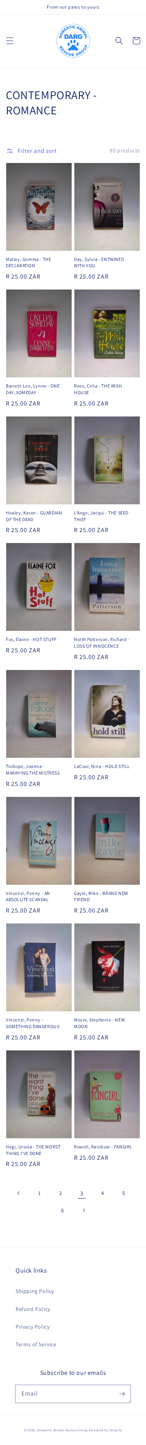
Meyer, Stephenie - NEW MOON (99, 1023)
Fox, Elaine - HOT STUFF (31, 639)
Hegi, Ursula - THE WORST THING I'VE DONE (33, 1150)
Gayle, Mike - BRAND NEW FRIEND (101, 896)
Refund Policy (33, 1309)
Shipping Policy (35, 1291)
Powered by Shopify (105, 1430)
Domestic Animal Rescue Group (62, 1430)
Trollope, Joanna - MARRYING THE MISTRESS (33, 769)
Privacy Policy (32, 1326)
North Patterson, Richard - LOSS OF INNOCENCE (102, 642)
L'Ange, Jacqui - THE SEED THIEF (101, 516)
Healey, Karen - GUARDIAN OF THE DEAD (34, 516)
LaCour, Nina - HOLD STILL (102, 766)
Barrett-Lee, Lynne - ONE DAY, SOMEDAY (33, 389)
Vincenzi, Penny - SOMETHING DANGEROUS (32, 1023)
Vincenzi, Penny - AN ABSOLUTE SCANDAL (28, 896)
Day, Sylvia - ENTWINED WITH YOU (99, 262)
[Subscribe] (121, 1393)
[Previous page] (18, 1193)
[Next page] (83, 1210)
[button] (9, 40)
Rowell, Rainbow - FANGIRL (103, 1147)
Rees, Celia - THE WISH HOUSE (98, 389)
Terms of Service (36, 1344)
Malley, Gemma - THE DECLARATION (28, 262)
